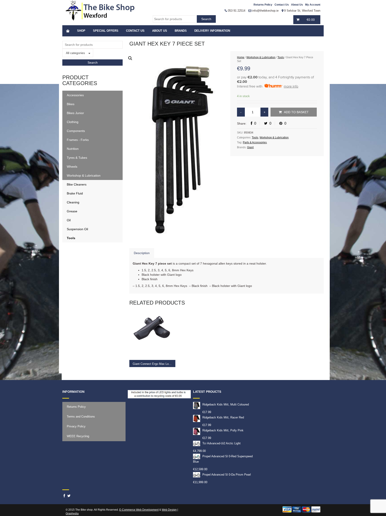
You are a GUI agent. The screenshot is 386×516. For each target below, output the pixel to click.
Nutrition (73, 148)
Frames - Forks (78, 140)
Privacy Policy (76, 426)
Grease (72, 211)
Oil (69, 220)
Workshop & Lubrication (84, 175)
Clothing (72, 122)
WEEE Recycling (78, 436)
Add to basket (296, 112)
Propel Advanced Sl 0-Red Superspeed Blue (223, 459)
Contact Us (282, 4)
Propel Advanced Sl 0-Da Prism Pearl (226, 474)
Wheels (72, 166)
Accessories (75, 95)
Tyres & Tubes (77, 157)
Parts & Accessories (255, 142)
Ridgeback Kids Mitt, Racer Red (223, 417)
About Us (297, 4)
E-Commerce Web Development (139, 509)
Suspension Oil (77, 229)
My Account (312, 4)
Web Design (169, 509)
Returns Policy (263, 4)
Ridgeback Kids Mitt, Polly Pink (222, 430)
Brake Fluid (75, 193)
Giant (250, 147)
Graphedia (72, 513)
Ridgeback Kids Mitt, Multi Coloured (225, 404)
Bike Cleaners (76, 184)
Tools (71, 238)
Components (76, 131)
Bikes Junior (75, 113)
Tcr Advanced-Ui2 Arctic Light (221, 443)
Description (142, 253)
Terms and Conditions (81, 416)
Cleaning (73, 202)
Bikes (70, 104)
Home (240, 57)
